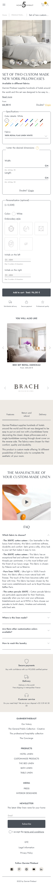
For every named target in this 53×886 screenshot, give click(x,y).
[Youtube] (34, 869)
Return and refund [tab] (27, 414)
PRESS (26, 788)
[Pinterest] (19, 869)
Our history (26, 724)
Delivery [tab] (42, 414)
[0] (42, 5)
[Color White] (7, 120)
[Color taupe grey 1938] (36, 120)
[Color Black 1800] (41, 120)
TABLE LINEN (26, 772)
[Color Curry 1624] (7, 125)
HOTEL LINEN (26, 754)
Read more (7, 96)
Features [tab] (10, 414)
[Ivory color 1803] (12, 120)
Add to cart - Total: (26, 292)
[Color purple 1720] (31, 125)
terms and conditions (34, 831)
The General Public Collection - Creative (26, 728)
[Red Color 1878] (22, 120)
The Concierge (26, 738)
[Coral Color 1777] (41, 125)
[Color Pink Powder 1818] (17, 120)
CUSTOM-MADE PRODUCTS (26, 758)
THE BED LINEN (26, 763)
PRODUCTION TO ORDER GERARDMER (17, 15)
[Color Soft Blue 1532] (12, 125)
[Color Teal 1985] (31, 120)
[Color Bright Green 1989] (36, 125)
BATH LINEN (26, 768)
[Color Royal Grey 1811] (22, 125)
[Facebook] (12, 869)
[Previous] (6, 62)
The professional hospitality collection (26, 733)
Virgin (48, 104)
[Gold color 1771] (26, 125)
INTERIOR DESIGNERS (26, 793)
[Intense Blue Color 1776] (17, 125)
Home (4, 15)
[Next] (45, 62)
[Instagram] (26, 869)
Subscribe (26, 823)
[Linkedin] (41, 869)
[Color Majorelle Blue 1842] (26, 120)
